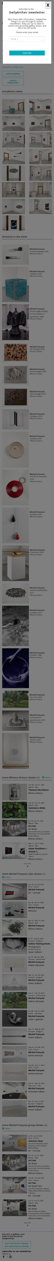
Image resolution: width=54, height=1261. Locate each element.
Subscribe (27, 53)
